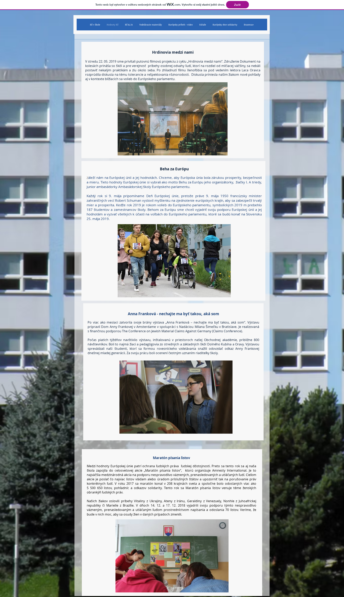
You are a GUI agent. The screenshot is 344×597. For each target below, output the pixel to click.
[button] (172, 118)
